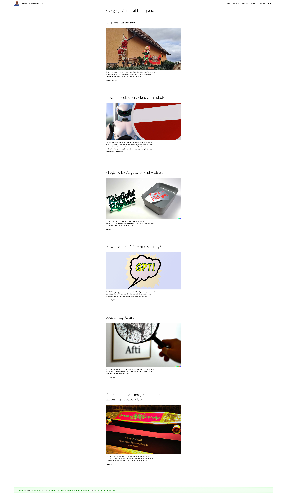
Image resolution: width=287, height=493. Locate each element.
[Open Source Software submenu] (257, 3)
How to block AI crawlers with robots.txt (138, 97)
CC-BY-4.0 (44, 490)
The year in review (121, 22)
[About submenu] (272, 3)
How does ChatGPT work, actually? (133, 246)
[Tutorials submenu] (265, 3)
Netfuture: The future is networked (32, 3)
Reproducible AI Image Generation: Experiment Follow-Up (134, 396)
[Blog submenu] (230, 3)
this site (27, 490)
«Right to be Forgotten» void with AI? (135, 172)
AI (92, 490)
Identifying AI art (120, 317)
